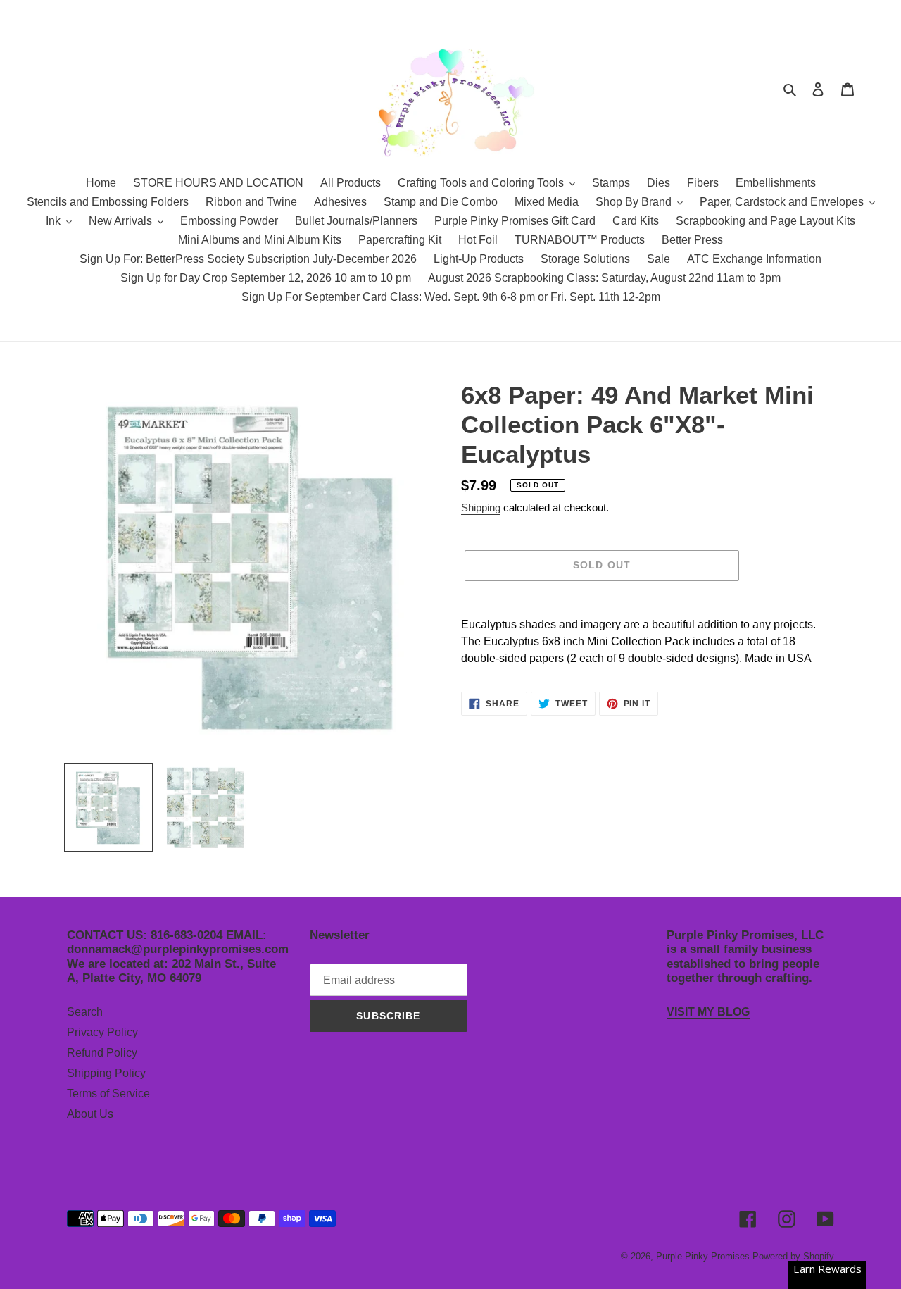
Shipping (480, 507)
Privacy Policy (102, 1032)
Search (85, 1012)
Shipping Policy (106, 1073)
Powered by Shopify (793, 1256)
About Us (90, 1114)
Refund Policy (102, 1053)
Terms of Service (108, 1094)
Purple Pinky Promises (704, 1256)
